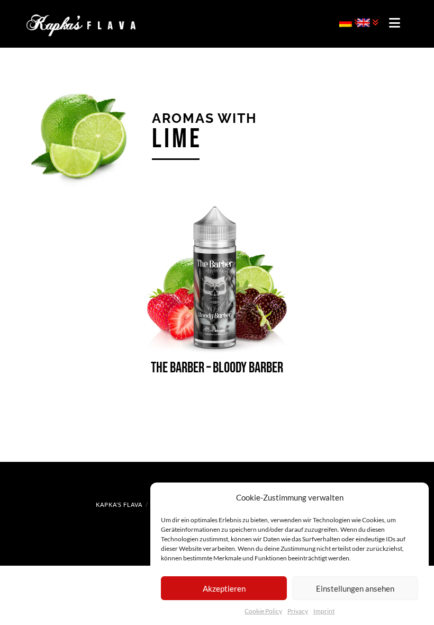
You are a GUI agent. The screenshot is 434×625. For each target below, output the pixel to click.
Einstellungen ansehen (355, 588)
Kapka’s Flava (119, 504)
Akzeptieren (224, 588)
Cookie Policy (263, 611)
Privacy (297, 611)
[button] (394, 23)
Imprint (323, 611)
